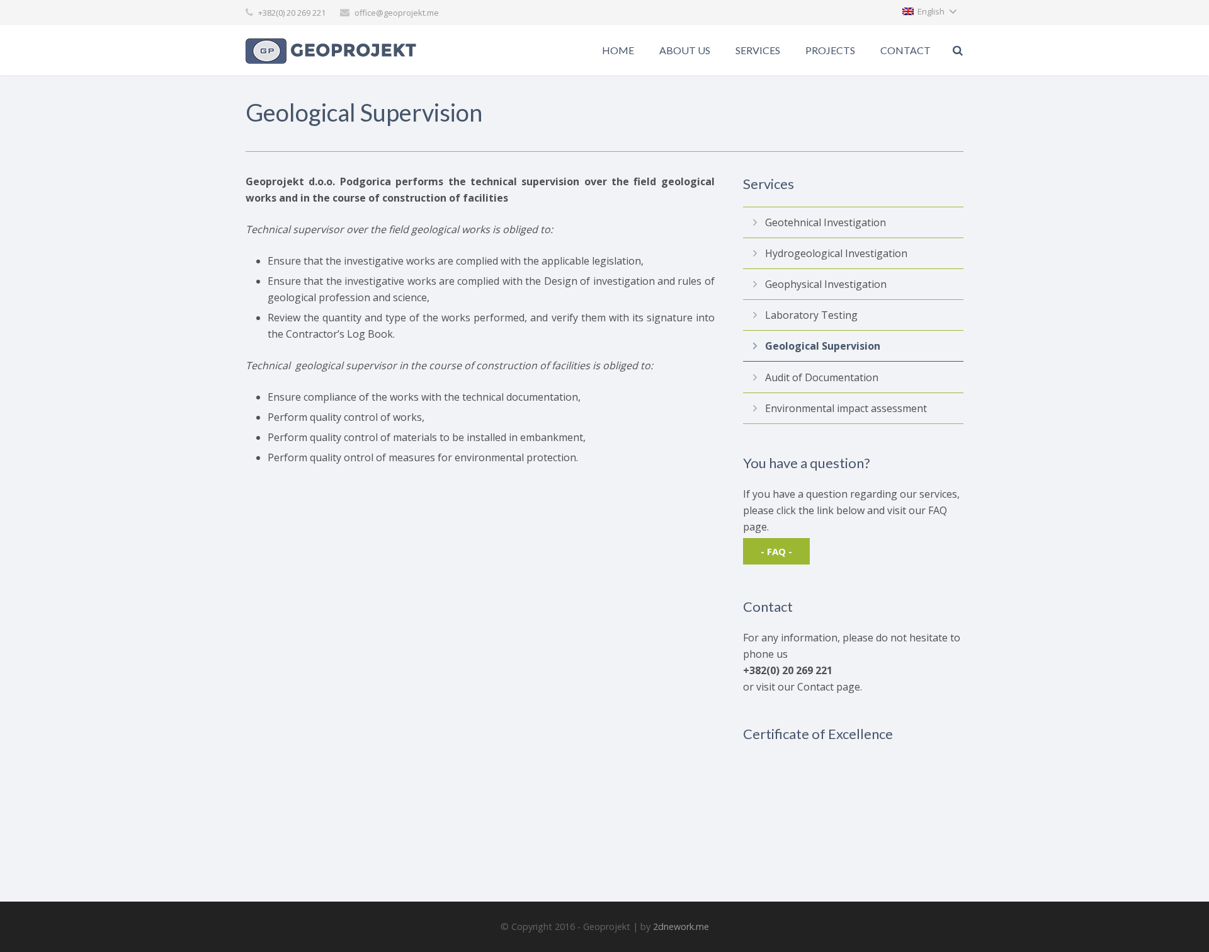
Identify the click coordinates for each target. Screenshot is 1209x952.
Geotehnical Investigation (825, 222)
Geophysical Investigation (826, 284)
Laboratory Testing (811, 315)
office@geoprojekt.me (397, 12)
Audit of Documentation (821, 377)
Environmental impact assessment (846, 408)
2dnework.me (681, 926)
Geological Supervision (822, 346)
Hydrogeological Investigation (836, 253)
